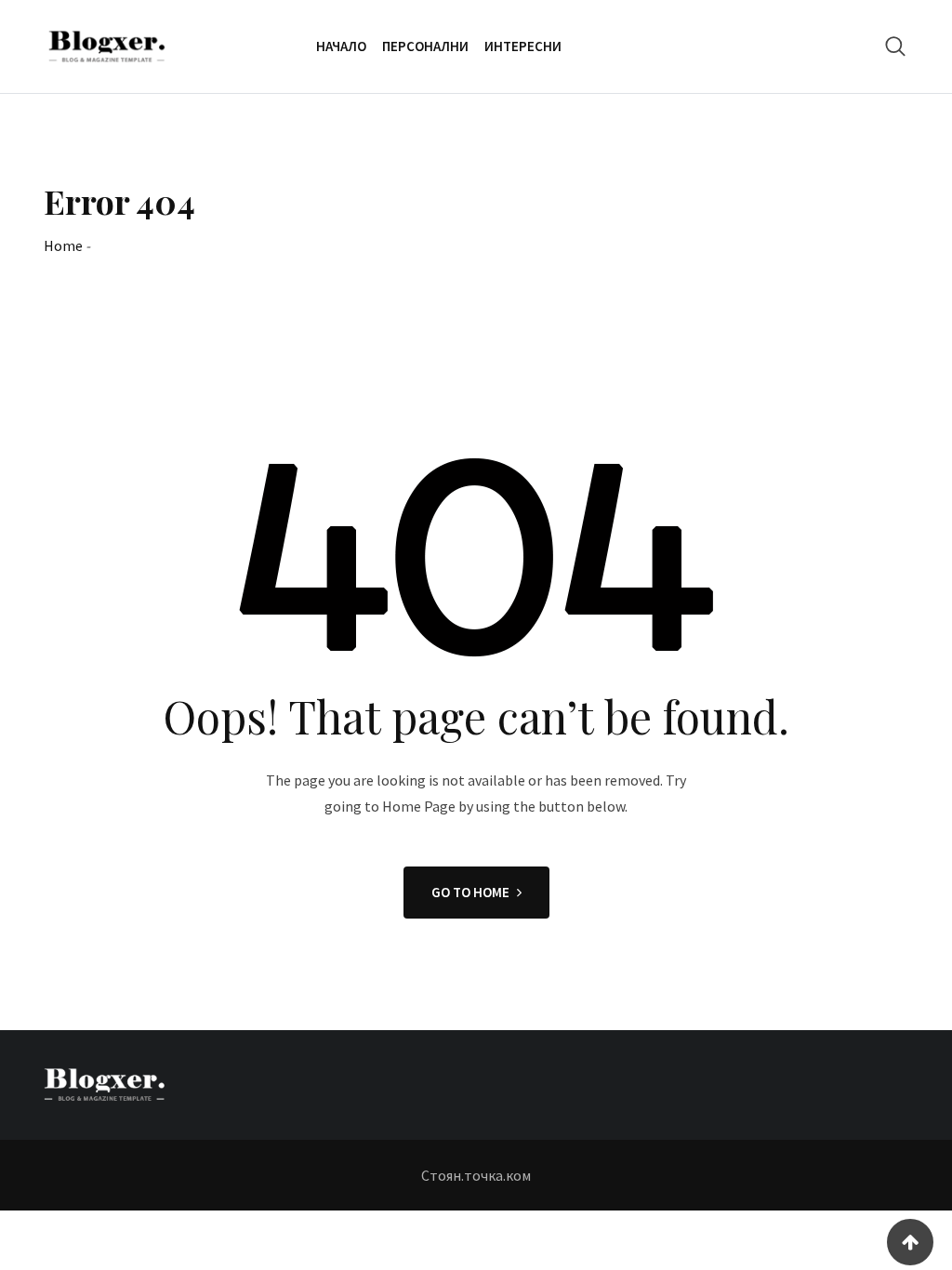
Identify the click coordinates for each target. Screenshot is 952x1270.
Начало (341, 46)
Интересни (523, 46)
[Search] (895, 46)
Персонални (425, 46)
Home (63, 245)
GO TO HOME (470, 892)
